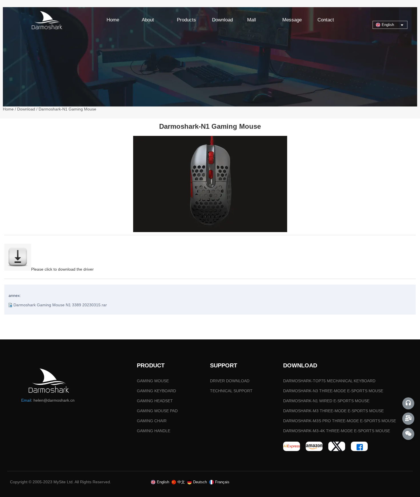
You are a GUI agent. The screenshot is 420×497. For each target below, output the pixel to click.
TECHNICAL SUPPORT (231, 391)
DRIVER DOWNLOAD (229, 381)
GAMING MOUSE (153, 381)
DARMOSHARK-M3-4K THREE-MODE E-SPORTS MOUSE (336, 430)
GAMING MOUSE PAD (157, 411)
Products (186, 20)
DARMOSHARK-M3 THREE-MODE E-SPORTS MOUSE (333, 411)
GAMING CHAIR (152, 420)
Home (113, 20)
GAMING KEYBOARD (156, 391)
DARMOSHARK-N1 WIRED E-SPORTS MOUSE (326, 401)
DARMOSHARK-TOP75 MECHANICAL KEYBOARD (329, 381)
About (148, 20)
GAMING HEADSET (155, 401)
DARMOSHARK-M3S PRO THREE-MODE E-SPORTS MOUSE (339, 420)
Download (222, 20)
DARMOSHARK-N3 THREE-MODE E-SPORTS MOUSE (333, 391)
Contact (325, 20)
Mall (251, 20)
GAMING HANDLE (153, 430)
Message (292, 20)
